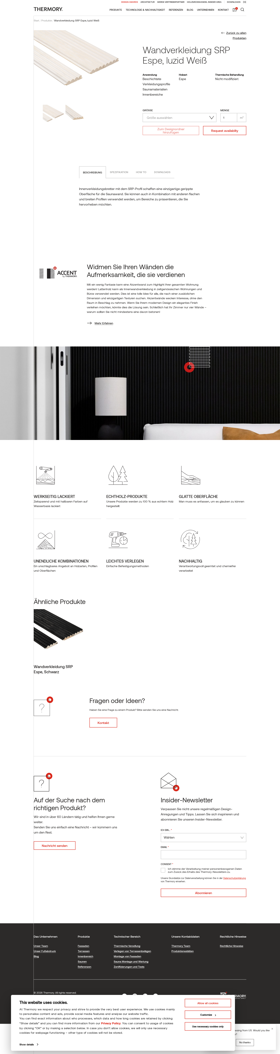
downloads (162, 172)
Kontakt (223, 9)
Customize (206, 1014)
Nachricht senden (54, 845)
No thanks (245, 1042)
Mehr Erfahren (104, 323)
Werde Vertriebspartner (170, 2)
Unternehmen (205, 9)
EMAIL (165, 846)
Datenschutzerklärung (234, 878)
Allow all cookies (207, 1003)
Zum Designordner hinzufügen (171, 130)
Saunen (82, 961)
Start (36, 20)
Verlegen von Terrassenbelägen (132, 951)
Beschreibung (92, 172)
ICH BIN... (166, 829)
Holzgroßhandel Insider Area (204, 2)
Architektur (147, 2)
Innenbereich (85, 956)
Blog (190, 9)
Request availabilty (224, 130)
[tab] (92, 172)
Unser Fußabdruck (45, 951)
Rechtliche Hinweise (231, 945)
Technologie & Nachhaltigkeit (145, 9)
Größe (148, 110)
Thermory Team (180, 945)
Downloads (233, 2)
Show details (26, 1044)
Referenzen (176, 9)
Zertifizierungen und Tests (129, 966)
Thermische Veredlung (127, 945)
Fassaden (83, 945)
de (244, 1)
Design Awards (129, 2)
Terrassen (84, 951)
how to (141, 172)
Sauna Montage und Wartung (131, 961)
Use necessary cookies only (208, 1026)
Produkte (116, 9)
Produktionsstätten (182, 951)
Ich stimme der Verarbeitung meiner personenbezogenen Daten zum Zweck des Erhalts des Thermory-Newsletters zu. (205, 870)
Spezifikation (119, 172)
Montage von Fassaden (127, 956)
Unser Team (41, 945)
